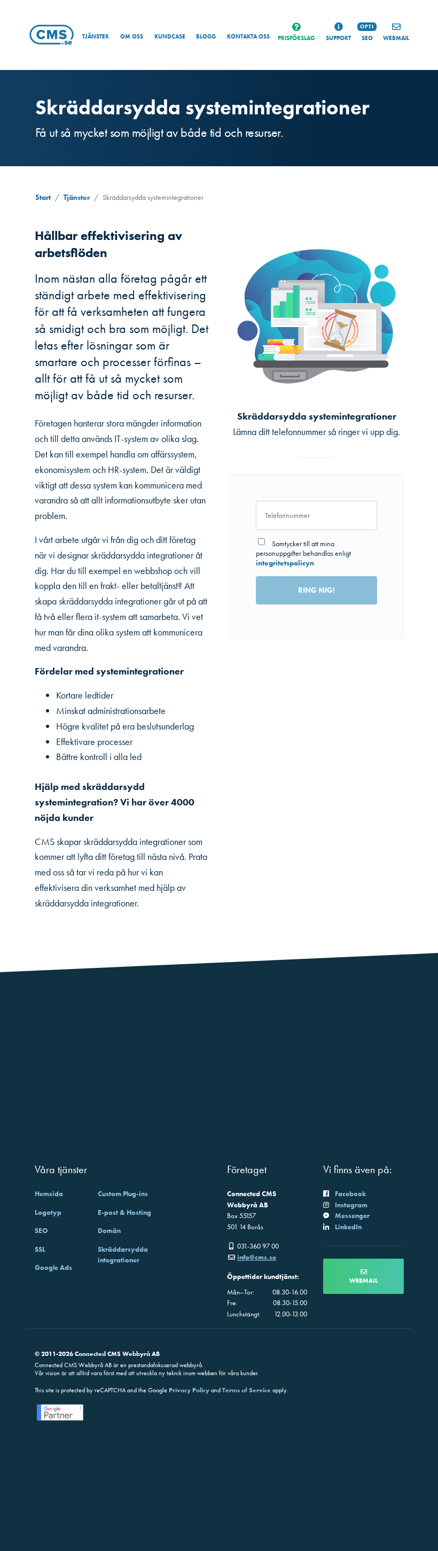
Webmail (363, 1280)
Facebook (350, 1193)
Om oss (131, 36)
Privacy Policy (189, 1390)
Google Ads (53, 1267)
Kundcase (169, 36)
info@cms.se (256, 1257)
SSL (40, 1249)
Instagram (351, 1204)
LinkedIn (348, 1226)
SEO (41, 1230)
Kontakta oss (248, 36)
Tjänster (95, 36)
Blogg (206, 36)
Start (43, 197)
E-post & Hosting (124, 1212)
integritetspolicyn (285, 563)
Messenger (352, 1215)
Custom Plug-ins (123, 1193)
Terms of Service (246, 1390)
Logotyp (48, 1212)
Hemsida (49, 1193)
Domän (109, 1230)
